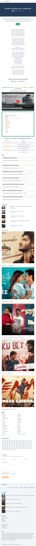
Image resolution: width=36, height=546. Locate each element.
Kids (3, 423)
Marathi (15, 535)
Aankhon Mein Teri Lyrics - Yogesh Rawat (14, 503)
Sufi (3, 435)
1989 (31, 443)
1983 (14, 444)
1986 (7, 444)
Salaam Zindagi (7, 144)
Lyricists (3, 521)
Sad (18, 432)
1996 (14, 443)
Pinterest (19, 87)
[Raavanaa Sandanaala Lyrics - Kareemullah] (18, 391)
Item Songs (20, 422)
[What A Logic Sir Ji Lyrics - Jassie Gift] (3, 212)
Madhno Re (7, 152)
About (8, 487)
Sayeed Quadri (8, 125)
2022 (14, 440)
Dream (19, 417)
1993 (21, 443)
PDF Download (22, 81)
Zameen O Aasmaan (7, 142)
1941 (21, 448)
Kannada (11, 535)
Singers (3, 519)
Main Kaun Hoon (7, 150)
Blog (11, 487)
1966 (24, 445)
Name (3, 459)
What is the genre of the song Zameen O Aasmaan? (13, 196)
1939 (26, 448)
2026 (5, 440)
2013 (5, 441)
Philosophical (5, 428)
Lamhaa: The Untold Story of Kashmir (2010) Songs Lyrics (18, 138)
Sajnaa (7, 146)
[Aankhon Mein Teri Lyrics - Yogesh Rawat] (3, 216)
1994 (19, 443)
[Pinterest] (6, 484)
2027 (3, 440)
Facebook (15, 87)
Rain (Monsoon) (6, 431)
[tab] (18, 24)
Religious (19, 431)
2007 (19, 441)
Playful (19, 428)
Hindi (3, 535)
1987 (5, 444)
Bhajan (4, 414)
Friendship (19, 419)
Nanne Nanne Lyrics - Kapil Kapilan (7, 301)
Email (15, 459)
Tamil (5, 535)
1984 (12, 444)
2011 (10, 441)
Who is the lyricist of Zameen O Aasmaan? (11, 177)
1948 (5, 448)
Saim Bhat (22, 144)
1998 (10, 443)
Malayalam (28, 534)
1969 (17, 445)
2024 (10, 440)
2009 (15, 441)
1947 (7, 448)
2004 (26, 441)
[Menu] (32, 1)
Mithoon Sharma (8, 123)
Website (26, 459)
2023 (12, 440)
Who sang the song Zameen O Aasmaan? (11, 165)
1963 (31, 445)
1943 (17, 448)
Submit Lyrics (32, 487)
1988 (3, 444)
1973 (7, 445)
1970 (14, 445)
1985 (10, 444)
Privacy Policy (15, 487)
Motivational (5, 426)
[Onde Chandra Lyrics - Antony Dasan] (3, 226)
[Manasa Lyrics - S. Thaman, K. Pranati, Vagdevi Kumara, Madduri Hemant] (3, 207)
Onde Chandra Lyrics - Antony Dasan (17, 225)
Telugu (31, 534)
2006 (22, 441)
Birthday (4, 415)
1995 (17, 443)
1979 (24, 444)
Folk (3, 419)
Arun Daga (18, 144)
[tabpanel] (18, 50)
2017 (26, 440)
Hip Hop (4, 422)
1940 (24, 448)
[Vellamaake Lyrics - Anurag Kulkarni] (18, 247)
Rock (3, 432)
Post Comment (5, 477)
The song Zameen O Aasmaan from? (10, 157)
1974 (5, 445)
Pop (3, 430)
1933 (10, 449)
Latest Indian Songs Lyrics (17, 544)
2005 (24, 441)
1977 (28, 444)
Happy (19, 421)
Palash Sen (23, 150)
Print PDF (14, 81)
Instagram (28, 87)
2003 (29, 441)
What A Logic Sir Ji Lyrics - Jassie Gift (17, 211)
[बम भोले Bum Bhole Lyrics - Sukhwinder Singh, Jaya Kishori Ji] (3, 221)
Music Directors (5, 517)
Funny (4, 421)
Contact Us (21, 487)
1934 (7, 449)
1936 (3, 449)
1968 (19, 445)
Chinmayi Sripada (21, 146)
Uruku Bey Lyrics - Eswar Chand (7, 373)
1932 (12, 449)
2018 (24, 440)
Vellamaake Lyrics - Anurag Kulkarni (8, 265)
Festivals (19, 418)
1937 (31, 448)
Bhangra (19, 414)
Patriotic (7, 129)
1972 (10, 445)
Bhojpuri (18, 535)
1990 (28, 443)
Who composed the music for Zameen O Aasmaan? (13, 171)
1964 (28, 445)
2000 (5, 443)
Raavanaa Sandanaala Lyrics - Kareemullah (9, 409)
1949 (3, 448)
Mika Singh (26, 146)
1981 (19, 444)
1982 (17, 444)
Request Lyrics (26, 487)
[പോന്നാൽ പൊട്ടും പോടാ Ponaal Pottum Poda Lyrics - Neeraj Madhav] (18, 319)
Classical (19, 415)
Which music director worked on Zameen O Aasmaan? (13, 184)
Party (4, 427)
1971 (12, 445)
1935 (5, 449)
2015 (31, 440)
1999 (7, 443)
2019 (21, 440)
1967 (21, 445)
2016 (28, 440)
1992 (24, 443)
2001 (3, 443)
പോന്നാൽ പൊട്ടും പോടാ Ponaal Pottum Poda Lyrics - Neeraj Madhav (13, 337)
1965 (26, 445)
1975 (3, 445)
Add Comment (5, 462)
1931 (14, 449)
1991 (26, 443)
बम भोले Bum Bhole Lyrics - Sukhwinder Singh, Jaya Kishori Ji (20, 220)
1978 (26, 444)
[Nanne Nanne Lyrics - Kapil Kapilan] (18, 283)
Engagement (5, 418)
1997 (12, 443)
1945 (12, 448)
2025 (7, 440)
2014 (3, 441)
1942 (19, 448)
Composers (4, 520)
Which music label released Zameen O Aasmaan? (12, 190)
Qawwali (19, 430)
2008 (17, 441)
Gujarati (23, 535)
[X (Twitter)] (3, 484)
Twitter (22, 87)
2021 (17, 440)
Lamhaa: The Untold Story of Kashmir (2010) (13, 118)
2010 (12, 441)
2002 (31, 441)
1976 (31, 444)
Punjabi (8, 535)
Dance (4, 417)
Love (18, 423)
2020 (19, 440)
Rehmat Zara (7, 148)
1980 (21, 444)
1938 (28, 448)
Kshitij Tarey (8, 120)
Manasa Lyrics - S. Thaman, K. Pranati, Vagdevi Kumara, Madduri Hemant (20, 495)
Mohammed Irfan (27, 144)
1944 (14, 448)
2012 (7, 441)
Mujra (19, 426)
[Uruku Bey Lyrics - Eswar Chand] (18, 355)
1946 (10, 448)
